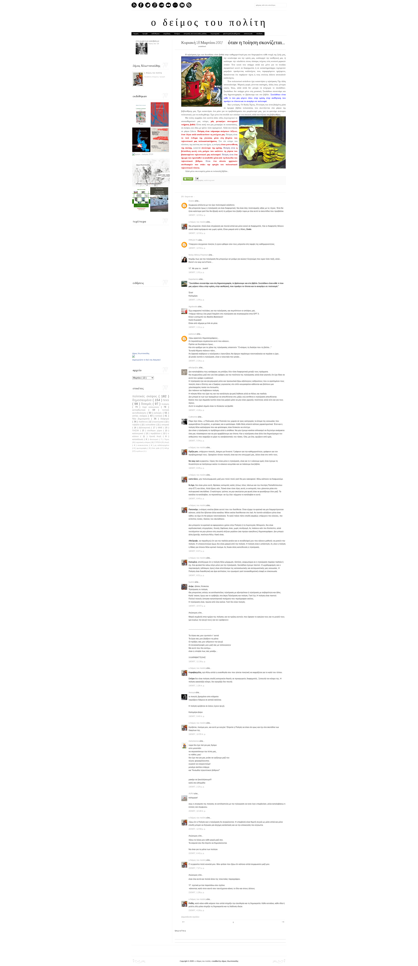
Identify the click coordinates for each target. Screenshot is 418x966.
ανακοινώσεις (143, 445)
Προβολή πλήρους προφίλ (154, 77)
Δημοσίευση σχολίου (190, 917)
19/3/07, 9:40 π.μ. (197, 716)
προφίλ (145, 34)
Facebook (141, 5)
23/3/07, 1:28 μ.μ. (197, 892)
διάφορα (165, 418)
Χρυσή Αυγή (156, 436)
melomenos (194, 741)
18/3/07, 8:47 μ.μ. (197, 551)
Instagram (182, 5)
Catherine (193, 417)
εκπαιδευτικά (140, 410)
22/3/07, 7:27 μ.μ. (197, 868)
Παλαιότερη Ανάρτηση (283, 922)
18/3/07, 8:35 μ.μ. (197, 468)
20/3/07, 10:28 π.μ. (197, 811)
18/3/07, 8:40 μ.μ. (197, 498)
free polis (156, 448)
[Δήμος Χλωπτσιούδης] (133, 357)
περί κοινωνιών (151, 407)
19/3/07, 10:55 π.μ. (197, 734)
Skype (189, 5)
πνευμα (192, 692)
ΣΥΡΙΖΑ (157, 442)
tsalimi (192, 582)
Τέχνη (166, 439)
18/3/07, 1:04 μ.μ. (197, 300)
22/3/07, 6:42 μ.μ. (197, 853)
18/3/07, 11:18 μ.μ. (197, 661)
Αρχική (135, 34)
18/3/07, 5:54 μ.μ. (197, 441)
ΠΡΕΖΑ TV (193, 240)
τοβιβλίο (136, 425)
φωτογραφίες (142, 448)
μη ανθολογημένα (161, 445)
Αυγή (167, 442)
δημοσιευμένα (142, 400)
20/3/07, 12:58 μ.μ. (197, 829)
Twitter (147, 5)
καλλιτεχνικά (209, 180)
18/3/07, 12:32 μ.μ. (197, 233)
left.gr (167, 448)
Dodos (192, 201)
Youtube (161, 5)
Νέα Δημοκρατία (141, 418)
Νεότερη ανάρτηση (183, 922)
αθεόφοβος (194, 367)
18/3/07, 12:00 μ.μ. (197, 215)
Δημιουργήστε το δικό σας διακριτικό (146, 360)
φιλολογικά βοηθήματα (231, 34)
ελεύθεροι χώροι (155, 430)
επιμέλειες (166, 34)
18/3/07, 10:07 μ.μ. (197, 606)
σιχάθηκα (139, 451)
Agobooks (193, 306)
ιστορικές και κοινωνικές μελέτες (195, 34)
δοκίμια (177, 34)
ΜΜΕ (160, 427)
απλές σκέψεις (140, 415)
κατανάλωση (138, 439)
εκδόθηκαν (156, 34)
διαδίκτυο (143, 422)
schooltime (151, 425)
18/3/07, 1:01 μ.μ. (197, 272)
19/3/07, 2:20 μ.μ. (197, 787)
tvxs (166, 400)
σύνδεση (259, 34)
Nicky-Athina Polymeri (199, 255)
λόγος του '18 (153, 44)
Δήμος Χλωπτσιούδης (140, 353)
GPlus (154, 5)
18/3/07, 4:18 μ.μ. (197, 410)
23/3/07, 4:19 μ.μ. (197, 910)
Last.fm (175, 5)
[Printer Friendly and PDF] (188, 179)
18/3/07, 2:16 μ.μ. (197, 361)
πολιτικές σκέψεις (145, 396)
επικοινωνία (248, 34)
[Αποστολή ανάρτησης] (196, 178)
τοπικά (159, 415)
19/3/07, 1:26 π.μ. (197, 686)
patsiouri (193, 334)
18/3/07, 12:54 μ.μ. (197, 248)
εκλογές (158, 412)
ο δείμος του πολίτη (209, 23)
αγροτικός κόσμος (143, 442)
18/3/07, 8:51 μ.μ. (197, 575)
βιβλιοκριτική (145, 427)
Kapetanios (194, 279)
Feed (134, 5)
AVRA (191, 793)
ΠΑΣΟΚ (136, 430)
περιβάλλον (155, 433)
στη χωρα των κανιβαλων (147, 41)
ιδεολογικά (154, 439)
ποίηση (165, 404)
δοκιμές (147, 403)
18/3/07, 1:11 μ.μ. (197, 327)
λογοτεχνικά (215, 34)
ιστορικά (165, 425)
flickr (168, 5)
